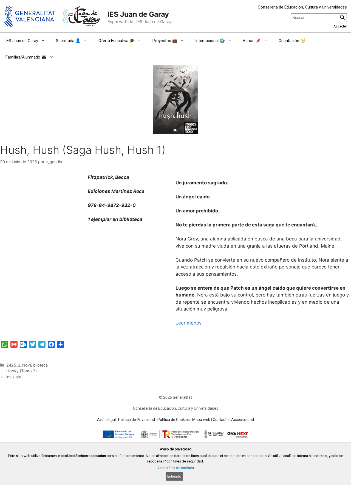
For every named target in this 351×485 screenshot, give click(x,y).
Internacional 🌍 (210, 40)
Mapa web (201, 419)
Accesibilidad (242, 419)
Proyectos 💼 (164, 40)
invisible (13, 377)
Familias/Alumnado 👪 (26, 57)
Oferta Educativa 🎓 (116, 40)
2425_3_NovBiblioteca (27, 365)
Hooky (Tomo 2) (21, 370)
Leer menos (189, 323)
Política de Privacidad (136, 419)
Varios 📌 (252, 40)
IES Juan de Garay (138, 14)
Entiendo (174, 476)
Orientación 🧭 (292, 40)
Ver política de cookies (175, 468)
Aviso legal (106, 419)
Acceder (340, 26)
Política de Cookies (173, 419)
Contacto (221, 419)
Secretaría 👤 (68, 40)
